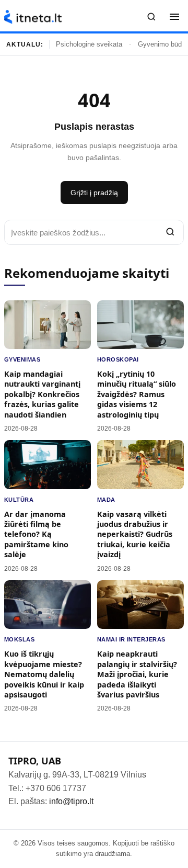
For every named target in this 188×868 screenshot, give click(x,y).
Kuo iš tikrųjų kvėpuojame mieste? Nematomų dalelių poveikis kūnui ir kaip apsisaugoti (44, 674)
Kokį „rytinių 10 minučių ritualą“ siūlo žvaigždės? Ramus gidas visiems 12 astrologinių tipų (136, 394)
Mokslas (19, 639)
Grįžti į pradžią (94, 192)
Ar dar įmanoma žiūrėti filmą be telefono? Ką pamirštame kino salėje (36, 534)
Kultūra (18, 500)
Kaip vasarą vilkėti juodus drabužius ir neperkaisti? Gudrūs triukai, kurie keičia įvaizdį (134, 534)
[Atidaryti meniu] (174, 16)
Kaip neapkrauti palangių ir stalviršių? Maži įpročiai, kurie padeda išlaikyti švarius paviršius (137, 674)
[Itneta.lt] (33, 17)
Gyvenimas (22, 359)
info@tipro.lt (71, 801)
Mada (106, 500)
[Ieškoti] (151, 16)
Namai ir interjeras (131, 639)
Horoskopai (117, 359)
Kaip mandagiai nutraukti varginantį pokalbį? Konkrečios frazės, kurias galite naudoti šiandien (42, 394)
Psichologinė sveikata (89, 44)
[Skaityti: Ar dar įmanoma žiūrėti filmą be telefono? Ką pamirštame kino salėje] (47, 464)
